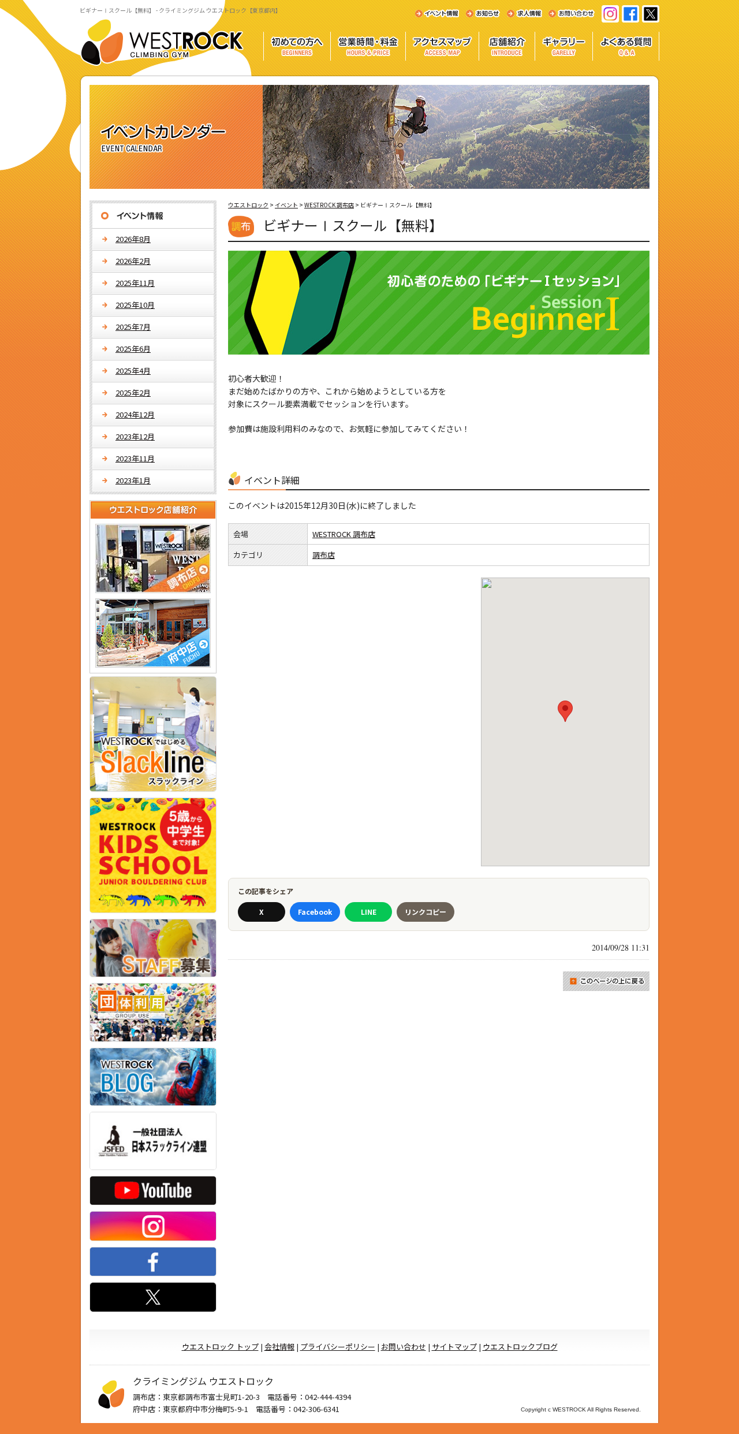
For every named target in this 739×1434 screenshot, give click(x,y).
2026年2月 (133, 260)
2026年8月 (133, 238)
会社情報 (279, 1346)
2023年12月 (135, 436)
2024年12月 (135, 414)
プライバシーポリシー (337, 1346)
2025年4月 (133, 370)
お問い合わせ (403, 1346)
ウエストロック (248, 204)
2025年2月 (133, 392)
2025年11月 (135, 282)
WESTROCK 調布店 (343, 533)
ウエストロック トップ (220, 1346)
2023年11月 (135, 458)
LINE (368, 912)
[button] (565, 711)
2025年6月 (133, 348)
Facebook (315, 912)
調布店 (323, 554)
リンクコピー (425, 912)
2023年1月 (133, 480)
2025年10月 (135, 304)
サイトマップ (454, 1346)
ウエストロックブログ (520, 1346)
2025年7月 (133, 326)
